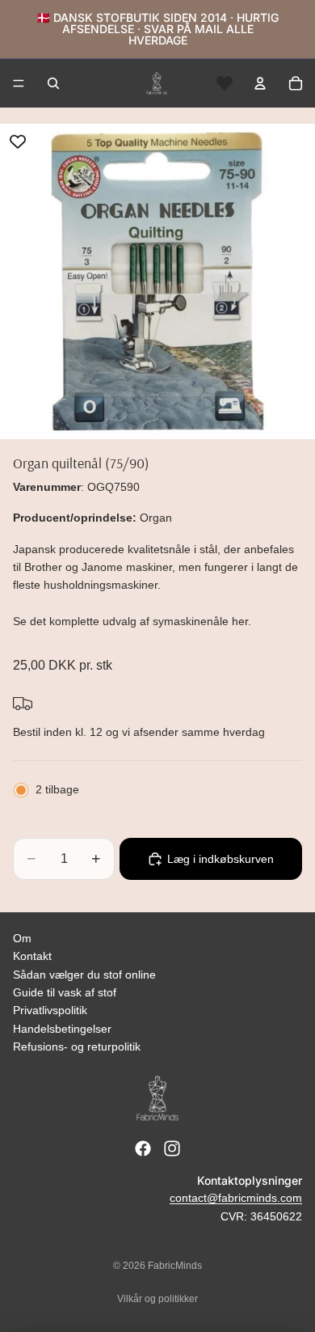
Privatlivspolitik (50, 1010)
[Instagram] (172, 1148)
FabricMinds (175, 1265)
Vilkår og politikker (157, 1299)
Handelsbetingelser (62, 1028)
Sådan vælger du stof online (84, 974)
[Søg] (53, 83)
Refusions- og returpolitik (77, 1046)
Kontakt (32, 955)
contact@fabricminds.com (236, 1197)
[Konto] (260, 83)
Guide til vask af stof (64, 992)
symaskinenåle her (200, 621)
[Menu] (18, 83)
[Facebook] (143, 1148)
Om (22, 938)
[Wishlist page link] (224, 83)
